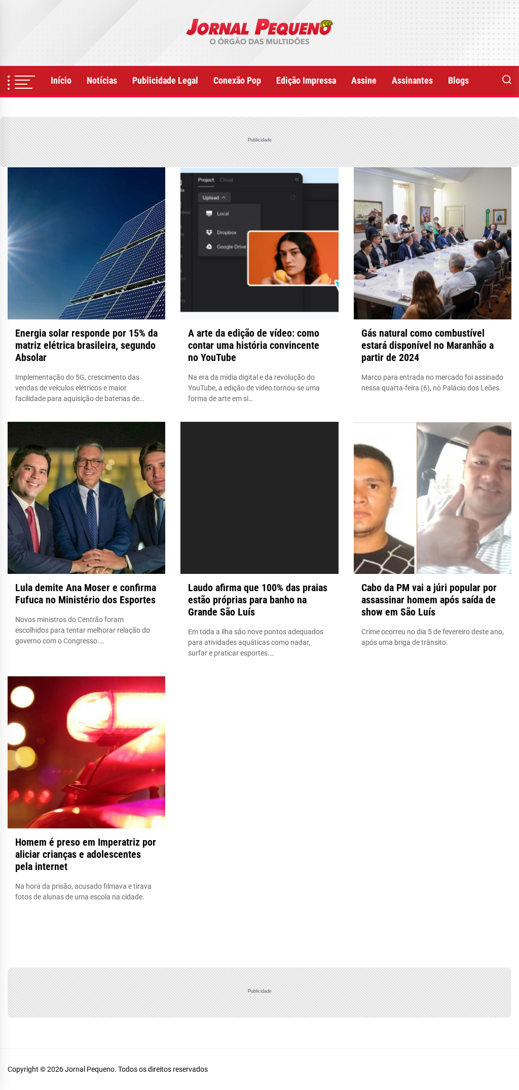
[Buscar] (506, 80)
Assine (364, 80)
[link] (259, 33)
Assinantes (412, 80)
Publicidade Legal (165, 80)
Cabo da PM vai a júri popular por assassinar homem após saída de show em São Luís (429, 600)
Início (61, 80)
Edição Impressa (306, 80)
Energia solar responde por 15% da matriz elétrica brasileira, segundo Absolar (86, 345)
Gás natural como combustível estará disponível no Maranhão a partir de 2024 (427, 345)
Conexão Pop (237, 80)
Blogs (458, 80)
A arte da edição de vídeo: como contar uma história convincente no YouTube (253, 345)
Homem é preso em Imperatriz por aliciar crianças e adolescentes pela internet (85, 854)
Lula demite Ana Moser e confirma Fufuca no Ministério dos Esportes (85, 594)
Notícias (102, 80)
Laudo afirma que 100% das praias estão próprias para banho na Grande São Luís (257, 600)
